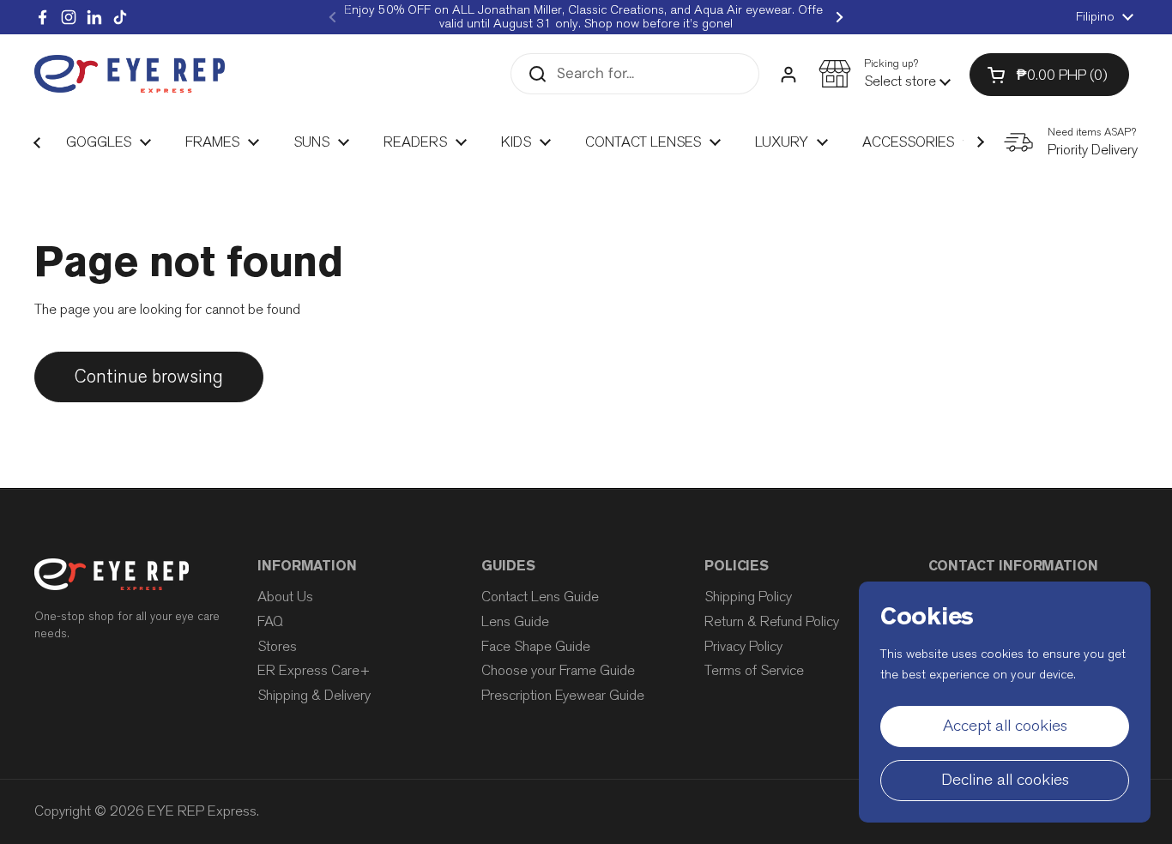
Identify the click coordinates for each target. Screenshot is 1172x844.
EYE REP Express (202, 811)
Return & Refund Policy (771, 621)
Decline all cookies (1005, 779)
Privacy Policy (743, 646)
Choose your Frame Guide (558, 670)
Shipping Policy (748, 596)
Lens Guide (515, 621)
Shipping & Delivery (314, 695)
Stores (277, 646)
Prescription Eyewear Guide (562, 695)
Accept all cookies (1005, 725)
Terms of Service (754, 670)
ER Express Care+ (314, 670)
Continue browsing (149, 376)
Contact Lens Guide (540, 596)
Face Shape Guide (535, 646)
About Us (285, 596)
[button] (885, 73)
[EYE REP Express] (129, 74)
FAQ (270, 621)
